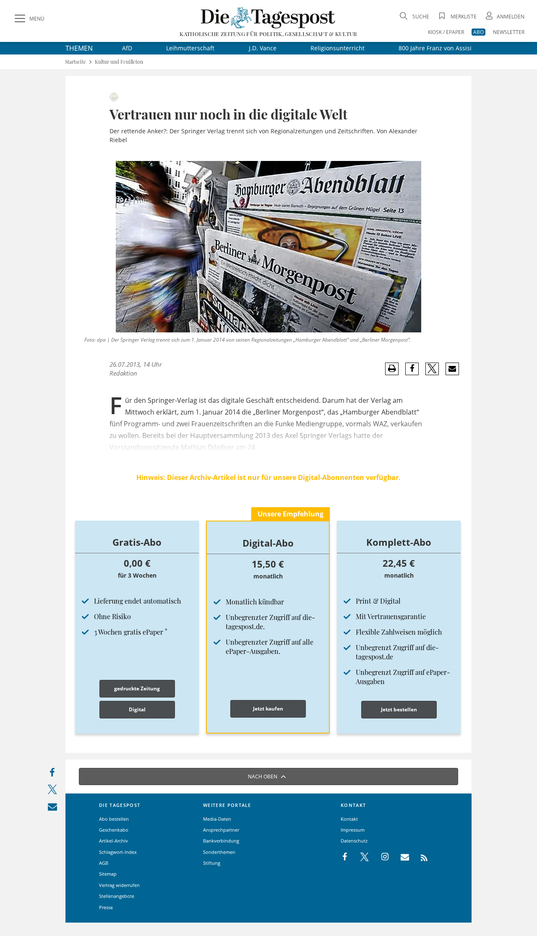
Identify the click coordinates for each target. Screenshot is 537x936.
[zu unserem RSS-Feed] (420, 857)
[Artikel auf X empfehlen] (432, 369)
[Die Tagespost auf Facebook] (345, 857)
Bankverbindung (221, 840)
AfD (127, 48)
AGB (103, 863)
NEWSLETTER (508, 32)
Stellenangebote (116, 896)
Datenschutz (354, 840)
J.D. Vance (262, 48)
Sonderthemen (219, 852)
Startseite (75, 62)
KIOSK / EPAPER (446, 32)
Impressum (353, 830)
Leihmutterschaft (190, 48)
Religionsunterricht (337, 48)
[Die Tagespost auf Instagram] (380, 857)
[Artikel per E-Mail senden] (452, 368)
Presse (106, 907)
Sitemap (108, 874)
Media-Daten (217, 819)
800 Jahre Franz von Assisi (435, 48)
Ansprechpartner (221, 830)
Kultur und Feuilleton (119, 62)
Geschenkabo (113, 830)
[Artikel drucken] (392, 368)
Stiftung (211, 863)
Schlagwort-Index (118, 852)
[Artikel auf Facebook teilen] (412, 368)
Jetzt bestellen (399, 709)
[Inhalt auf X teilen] (52, 791)
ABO (478, 32)
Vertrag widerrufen (119, 885)
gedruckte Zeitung (137, 688)
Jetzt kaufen (268, 708)
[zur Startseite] (268, 17)
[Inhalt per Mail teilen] (52, 808)
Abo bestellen (114, 819)
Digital (137, 709)
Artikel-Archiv (113, 840)
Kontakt (349, 819)
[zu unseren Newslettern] (401, 857)
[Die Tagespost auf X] (360, 857)
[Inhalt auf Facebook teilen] (52, 774)
